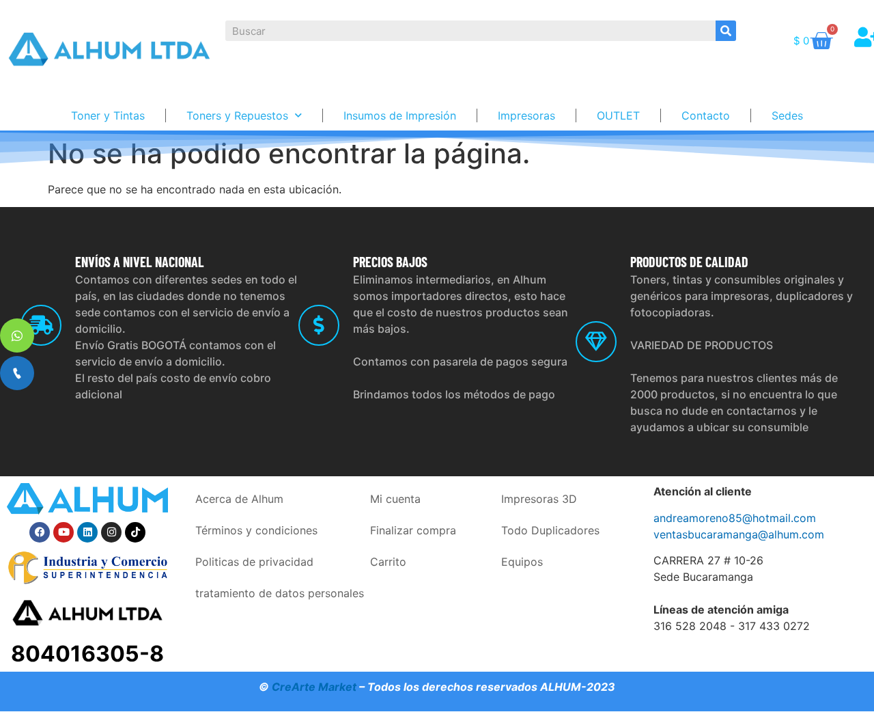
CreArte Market (314, 687)
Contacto (705, 115)
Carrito (388, 562)
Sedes (787, 115)
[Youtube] (63, 532)
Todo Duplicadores (550, 530)
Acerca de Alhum (239, 499)
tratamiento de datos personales (279, 593)
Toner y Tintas (108, 115)
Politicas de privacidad (254, 562)
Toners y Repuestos (237, 115)
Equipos (522, 562)
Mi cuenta (395, 499)
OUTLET (618, 115)
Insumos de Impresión (399, 115)
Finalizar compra (413, 530)
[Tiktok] (135, 532)
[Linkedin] (87, 532)
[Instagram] (111, 532)
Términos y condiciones (256, 530)
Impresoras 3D (539, 499)
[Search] (726, 30)
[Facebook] (39, 532)
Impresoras (526, 115)
